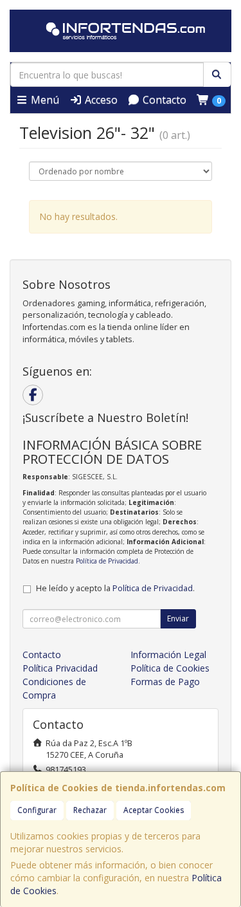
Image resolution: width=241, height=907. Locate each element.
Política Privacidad (60, 668)
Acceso (100, 100)
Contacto (163, 100)
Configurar (37, 810)
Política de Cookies (170, 668)
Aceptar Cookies (153, 810)
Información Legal (168, 654)
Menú (43, 100)
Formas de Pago (165, 681)
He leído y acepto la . (115, 588)
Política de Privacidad (107, 560)
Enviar (178, 618)
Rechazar (90, 810)
